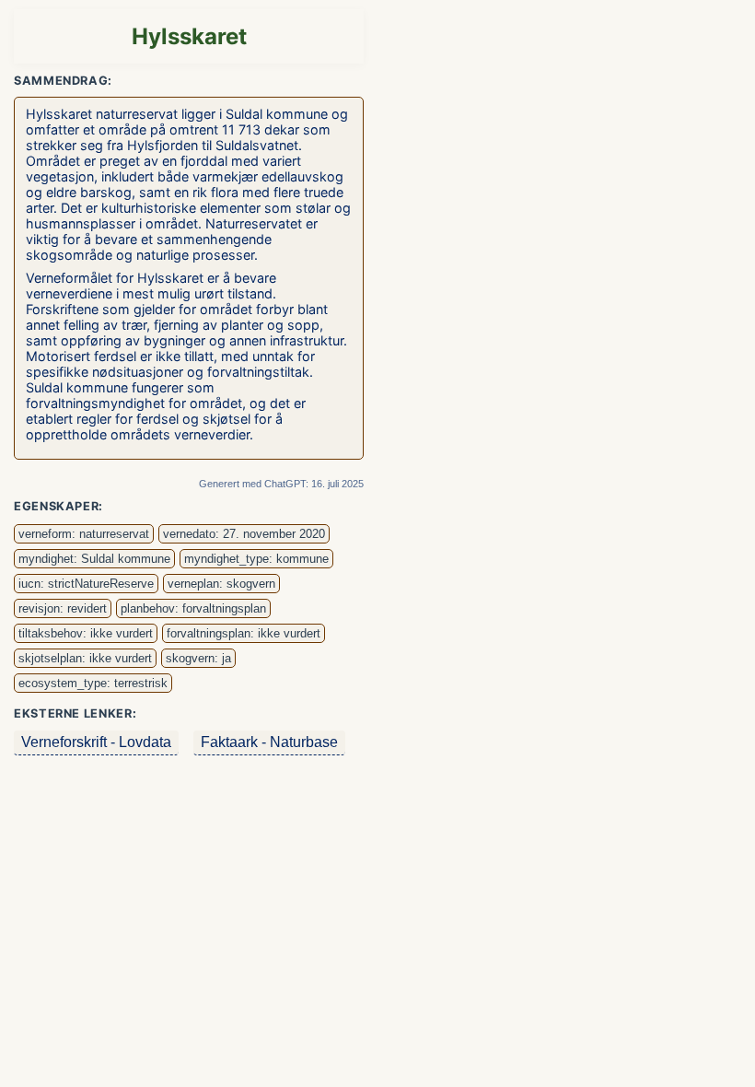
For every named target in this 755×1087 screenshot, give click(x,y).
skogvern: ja (198, 658)
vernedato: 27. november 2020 (244, 534)
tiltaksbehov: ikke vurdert (85, 633)
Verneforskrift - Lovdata (96, 742)
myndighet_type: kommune (256, 559)
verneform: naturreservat (83, 534)
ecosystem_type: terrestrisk (93, 683)
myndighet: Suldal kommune (94, 559)
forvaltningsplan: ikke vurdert (243, 633)
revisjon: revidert (62, 608)
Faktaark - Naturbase (269, 742)
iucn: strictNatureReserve (86, 583)
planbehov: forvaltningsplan (193, 608)
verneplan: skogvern (221, 583)
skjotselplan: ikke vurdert (85, 658)
